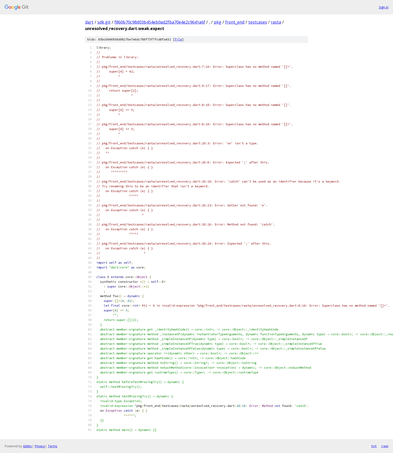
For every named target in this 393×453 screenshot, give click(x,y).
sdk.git (104, 22)
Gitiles (27, 446)
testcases (257, 22)
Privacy (40, 446)
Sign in (383, 7)
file (178, 39)
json (384, 446)
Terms (52, 446)
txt (374, 446)
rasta (276, 22)
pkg (217, 22)
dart (89, 22)
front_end (234, 22)
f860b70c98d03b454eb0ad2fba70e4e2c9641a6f (159, 22)
